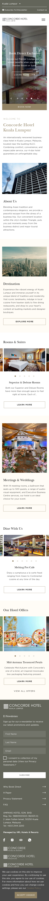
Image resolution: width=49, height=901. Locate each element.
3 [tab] (26, 98)
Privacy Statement (12, 798)
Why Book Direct (12, 786)
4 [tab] (31, 98)
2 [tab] (22, 98)
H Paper (7, 792)
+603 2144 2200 (15, 825)
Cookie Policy (34, 888)
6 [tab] (36, 561)
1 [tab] (17, 98)
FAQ (5, 804)
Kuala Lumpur (9, 3)
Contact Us (42, 10)
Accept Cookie (26, 895)
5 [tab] (33, 376)
